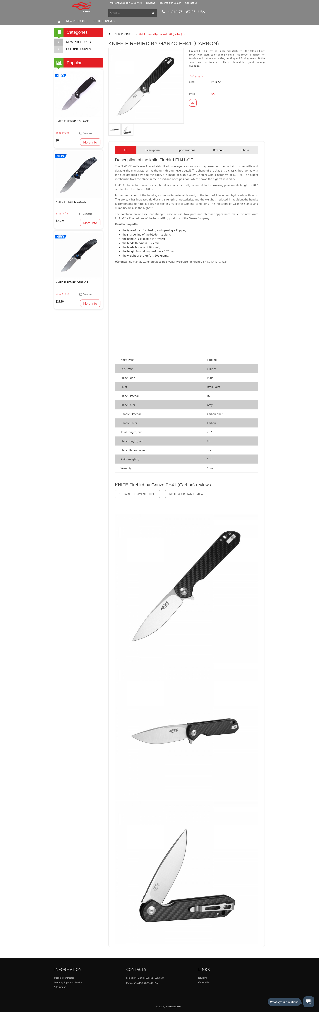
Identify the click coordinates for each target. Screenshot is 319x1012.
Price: (192, 93)
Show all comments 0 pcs (137, 494)
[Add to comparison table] (193, 103)
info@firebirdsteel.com (149, 977)
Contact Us (191, 2)
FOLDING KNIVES (103, 21)
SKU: (191, 81)
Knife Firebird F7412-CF (72, 121)
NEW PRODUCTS (76, 21)
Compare (87, 133)
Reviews (150, 2)
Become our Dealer (170, 2)
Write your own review (186, 494)
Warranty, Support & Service (126, 2)
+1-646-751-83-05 (180, 11)
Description (152, 150)
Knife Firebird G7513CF (72, 282)
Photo (245, 150)
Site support (60, 987)
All (125, 150)
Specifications (186, 150)
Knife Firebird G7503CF (72, 201)
